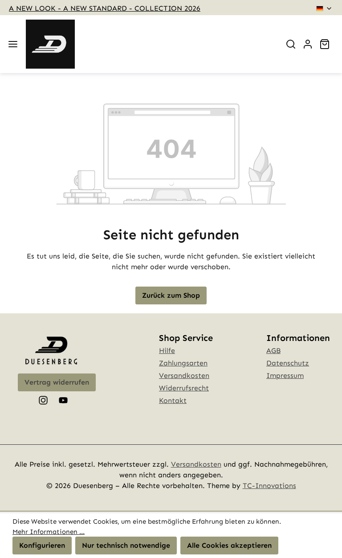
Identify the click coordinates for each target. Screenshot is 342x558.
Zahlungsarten (183, 363)
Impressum (285, 375)
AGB (273, 350)
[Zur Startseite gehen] (50, 44)
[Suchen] (290, 44)
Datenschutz (287, 363)
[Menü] (12, 44)
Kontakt (173, 400)
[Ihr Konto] (307, 44)
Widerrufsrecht (184, 388)
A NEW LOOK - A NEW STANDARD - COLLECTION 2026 (104, 8)
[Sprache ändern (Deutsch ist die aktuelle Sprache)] (324, 8)
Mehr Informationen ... (48, 532)
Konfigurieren (42, 545)
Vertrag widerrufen (56, 382)
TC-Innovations (269, 485)
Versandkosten (184, 375)
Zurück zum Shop (171, 295)
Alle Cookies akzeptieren (229, 545)
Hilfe (167, 350)
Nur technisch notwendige (126, 545)
